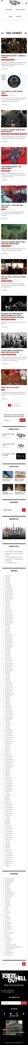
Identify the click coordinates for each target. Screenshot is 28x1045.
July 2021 (7, 697)
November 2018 (9, 761)
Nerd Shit (17, 133)
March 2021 (8, 705)
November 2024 (9, 618)
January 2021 (8, 709)
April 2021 (7, 703)
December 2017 (9, 783)
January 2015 (8, 853)
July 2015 (7, 841)
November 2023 (9, 642)
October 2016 (8, 811)
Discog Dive (8, 889)
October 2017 (8, 787)
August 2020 (8, 719)
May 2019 (7, 749)
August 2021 (8, 696)
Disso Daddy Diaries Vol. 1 (11, 562)
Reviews (12, 59)
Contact (18, 16)
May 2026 (7, 582)
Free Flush (7, 899)
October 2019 (8, 739)
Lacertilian (20, 354)
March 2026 (8, 586)
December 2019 (9, 735)
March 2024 (8, 634)
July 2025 (7, 602)
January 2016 (8, 829)
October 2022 (8, 667)
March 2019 (8, 753)
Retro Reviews (8, 929)
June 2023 (7, 652)
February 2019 (8, 755)
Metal (3, 59)
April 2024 (7, 632)
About (11, 16)
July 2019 (7, 745)
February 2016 (8, 827)
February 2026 (8, 588)
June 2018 (7, 771)
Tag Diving (7, 943)
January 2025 (8, 614)
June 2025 (7, 604)
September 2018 (9, 765)
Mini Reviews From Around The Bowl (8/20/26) (19, 481)
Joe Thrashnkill (12, 95)
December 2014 (9, 855)
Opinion (7, 59)
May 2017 (7, 797)
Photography (8, 923)
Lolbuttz (7, 907)
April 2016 (7, 823)
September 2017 (9, 789)
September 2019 (9, 741)
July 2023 (7, 650)
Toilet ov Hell (12, 1042)
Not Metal (8, 319)
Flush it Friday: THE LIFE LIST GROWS (14, 551)
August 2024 (8, 624)
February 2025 (8, 612)
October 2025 (8, 596)
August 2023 (8, 648)
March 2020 (8, 729)
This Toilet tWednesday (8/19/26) (13, 557)
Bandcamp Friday (9, 881)
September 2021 (9, 694)
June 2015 (7, 843)
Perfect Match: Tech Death (10, 387)
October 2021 (8, 691)
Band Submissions (5, 133)
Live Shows (8, 905)
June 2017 (7, 795)
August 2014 (8, 863)
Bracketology (8, 883)
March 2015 (8, 849)
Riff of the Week (9, 932)
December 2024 (9, 616)
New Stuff (4, 280)
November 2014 (9, 857)
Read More (4, 69)
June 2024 (7, 628)
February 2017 (8, 803)
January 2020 (8, 733)
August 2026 (8, 576)
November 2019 (9, 737)
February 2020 (8, 731)
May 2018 (7, 773)
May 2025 (7, 606)
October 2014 (8, 859)
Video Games (8, 954)
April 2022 (7, 679)
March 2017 (8, 801)
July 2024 (7, 626)
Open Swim (9, 280)
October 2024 (8, 620)
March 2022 (8, 681)
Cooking (7, 887)
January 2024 (8, 638)
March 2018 (8, 777)
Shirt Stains (8, 940)
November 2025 (9, 594)
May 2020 (7, 725)
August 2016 (8, 815)
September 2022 (9, 670)
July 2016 (7, 817)
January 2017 (8, 805)
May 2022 (7, 678)
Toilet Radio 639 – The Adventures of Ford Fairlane (20, 494)
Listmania (7, 903)
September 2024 (9, 622)
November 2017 (9, 785)
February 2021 (8, 707)
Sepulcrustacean (15, 170)
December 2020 (9, 711)
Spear (14, 245)
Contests (7, 885)
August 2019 (8, 743)
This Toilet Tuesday (10, 948)
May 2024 (7, 630)
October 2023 (8, 643)
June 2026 (7, 580)
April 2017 (7, 799)
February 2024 (8, 636)
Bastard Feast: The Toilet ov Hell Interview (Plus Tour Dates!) (13, 534)
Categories (8, 9)
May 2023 (7, 654)
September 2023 (9, 645)
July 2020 (7, 721)
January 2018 (8, 781)
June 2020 (7, 723)
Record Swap (8, 927)
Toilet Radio (4, 95)
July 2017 (7, 793)
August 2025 (8, 600)
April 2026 (7, 584)
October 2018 (8, 763)
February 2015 (8, 851)
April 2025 (7, 608)
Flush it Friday (8, 897)
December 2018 (9, 759)
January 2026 (8, 590)
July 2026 (7, 578)
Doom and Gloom (9, 894)
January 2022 (8, 685)
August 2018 (8, 767)
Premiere (8, 170)
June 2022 (7, 676)
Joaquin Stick (17, 280)
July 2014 (7, 865)
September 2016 (9, 813)
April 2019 (7, 751)
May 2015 (7, 845)
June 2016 (7, 819)
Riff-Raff (7, 936)
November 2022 (9, 665)
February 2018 (8, 779)
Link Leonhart (20, 319)
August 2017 (8, 791)
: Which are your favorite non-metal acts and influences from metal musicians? (12, 315)
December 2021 (9, 687)
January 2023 (8, 661)
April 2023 (7, 656)
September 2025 (9, 598)
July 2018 (7, 769)
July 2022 (7, 674)
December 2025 (9, 592)
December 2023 (9, 640)
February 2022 (8, 683)
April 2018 (7, 775)
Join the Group (20, 9)
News (6, 914)
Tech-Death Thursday (6, 245)
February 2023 (8, 660)
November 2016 (9, 809)
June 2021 (7, 699)
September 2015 (9, 837)
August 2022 (8, 672)
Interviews (7, 529)
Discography (8, 891)
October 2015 (8, 835)
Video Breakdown (9, 952)
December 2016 (9, 807)
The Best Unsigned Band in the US (13, 947)
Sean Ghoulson (19, 59)
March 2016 (8, 825)
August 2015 (8, 839)
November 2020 (9, 713)
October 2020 (8, 715)
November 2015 (9, 833)
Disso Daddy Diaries (10, 893)
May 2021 (7, 701)
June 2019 (7, 747)
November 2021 (9, 689)
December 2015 (9, 831)
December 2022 (9, 663)
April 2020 (7, 727)
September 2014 (9, 861)
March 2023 (8, 658)
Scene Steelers (9, 938)
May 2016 (7, 821)
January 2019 (8, 757)
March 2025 (8, 610)
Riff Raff (7, 934)
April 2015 (7, 847)
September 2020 (9, 717)
